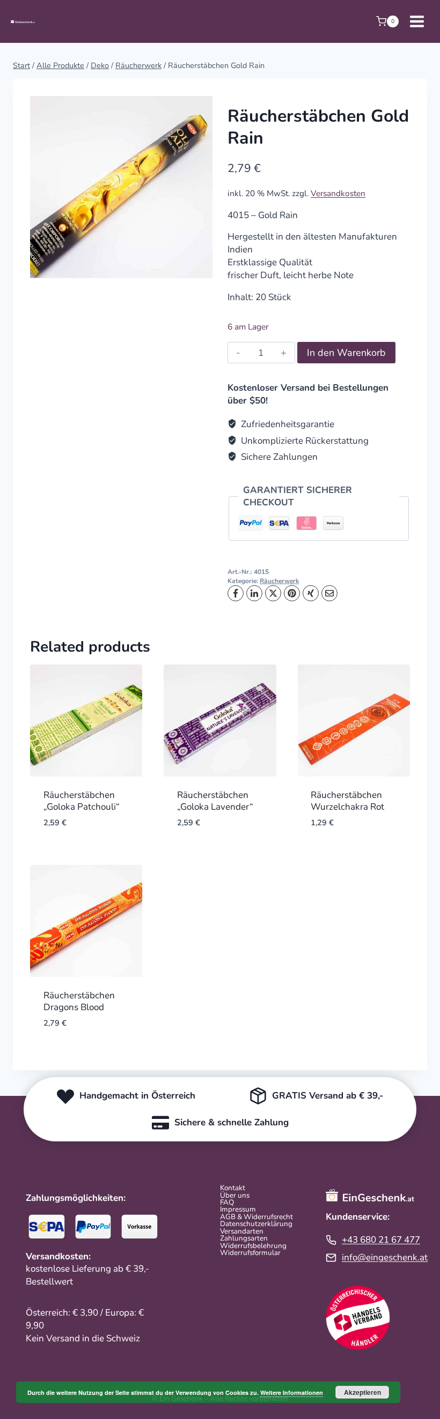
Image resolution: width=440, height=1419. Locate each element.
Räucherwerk (279, 581)
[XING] (311, 593)
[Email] (329, 593)
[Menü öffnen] (416, 21)
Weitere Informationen (291, 1392)
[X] (273, 593)
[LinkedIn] (254, 593)
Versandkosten (338, 193)
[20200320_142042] (121, 187)
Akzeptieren (362, 1392)
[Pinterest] (292, 593)
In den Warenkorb (346, 352)
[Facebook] (236, 593)
